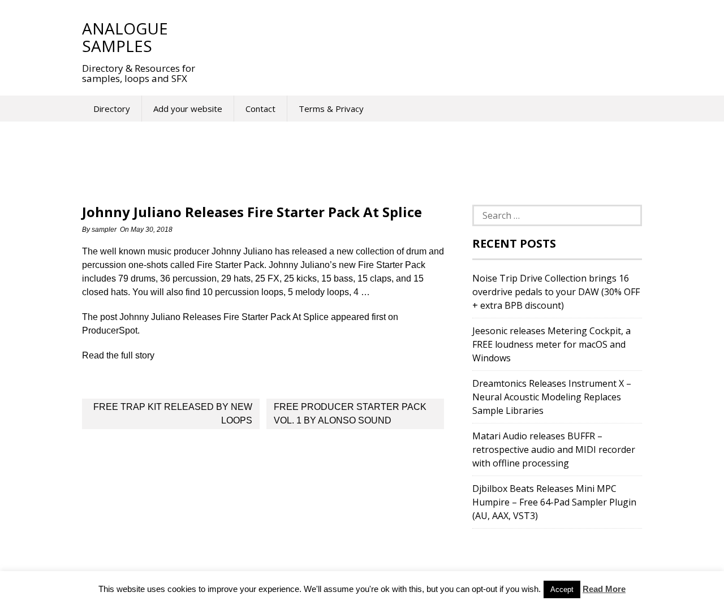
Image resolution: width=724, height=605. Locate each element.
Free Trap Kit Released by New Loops (172, 413)
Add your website (187, 108)
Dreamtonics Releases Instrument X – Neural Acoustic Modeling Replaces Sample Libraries (551, 397)
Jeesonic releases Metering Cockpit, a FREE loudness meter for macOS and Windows (551, 344)
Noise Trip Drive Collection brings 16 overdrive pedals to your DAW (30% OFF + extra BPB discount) (556, 292)
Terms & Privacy (331, 108)
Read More (604, 589)
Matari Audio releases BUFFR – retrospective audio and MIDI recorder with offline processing (553, 449)
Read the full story (118, 355)
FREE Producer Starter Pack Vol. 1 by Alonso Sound (350, 413)
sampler (104, 230)
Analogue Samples (125, 37)
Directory (111, 108)
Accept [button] (562, 589)
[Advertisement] (418, 36)
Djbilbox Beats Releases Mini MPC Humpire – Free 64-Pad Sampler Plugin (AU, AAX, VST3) (554, 502)
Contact (260, 108)
